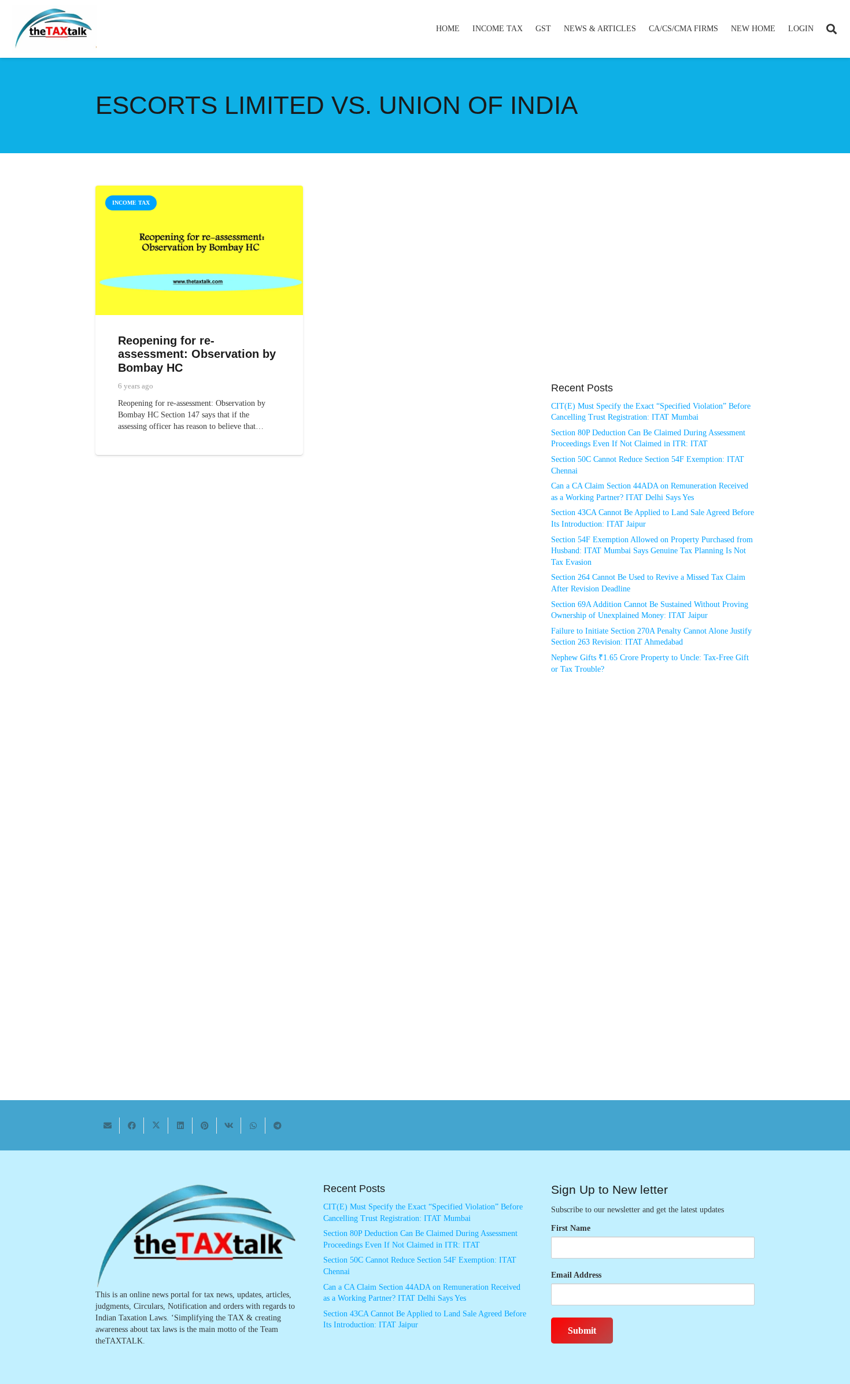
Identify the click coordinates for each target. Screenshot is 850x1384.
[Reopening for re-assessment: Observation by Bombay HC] (199, 191)
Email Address (576, 1275)
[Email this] (107, 1125)
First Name (570, 1228)
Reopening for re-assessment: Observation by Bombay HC (197, 354)
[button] (528, 29)
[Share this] (132, 1125)
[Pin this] (205, 1125)
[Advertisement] (653, 290)
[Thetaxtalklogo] (54, 29)
